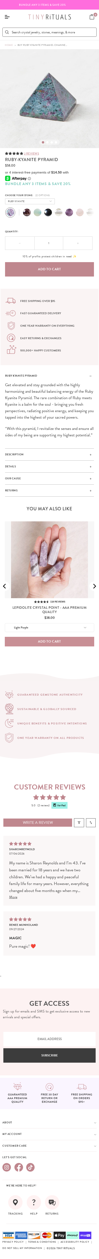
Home (9, 45)
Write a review (38, 822)
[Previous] (5, 586)
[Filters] (79, 822)
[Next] (94, 586)
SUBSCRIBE (49, 1055)
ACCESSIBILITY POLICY (75, 1242)
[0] (92, 16)
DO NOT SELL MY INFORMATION (22, 1248)
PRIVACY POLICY (13, 1242)
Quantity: (12, 231)
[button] (14, 153)
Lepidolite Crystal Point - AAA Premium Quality (49, 609)
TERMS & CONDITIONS (42, 1242)
